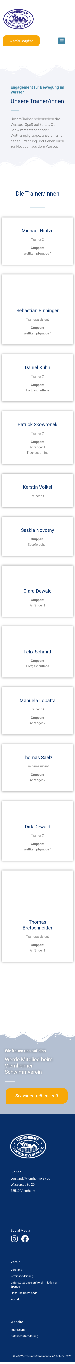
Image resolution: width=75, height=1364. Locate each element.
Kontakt (16, 1299)
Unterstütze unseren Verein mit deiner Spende (34, 1284)
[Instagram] (14, 1239)
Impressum (18, 1329)
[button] (61, 41)
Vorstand (16, 1270)
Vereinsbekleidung (22, 1276)
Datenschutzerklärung (24, 1336)
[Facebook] (25, 1239)
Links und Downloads (24, 1293)
